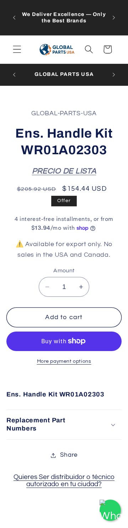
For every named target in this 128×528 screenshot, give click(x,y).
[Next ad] (114, 17)
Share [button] (69, 455)
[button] (17, 49)
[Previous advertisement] (14, 17)
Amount (64, 270)
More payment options (64, 361)
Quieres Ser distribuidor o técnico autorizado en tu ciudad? (64, 480)
